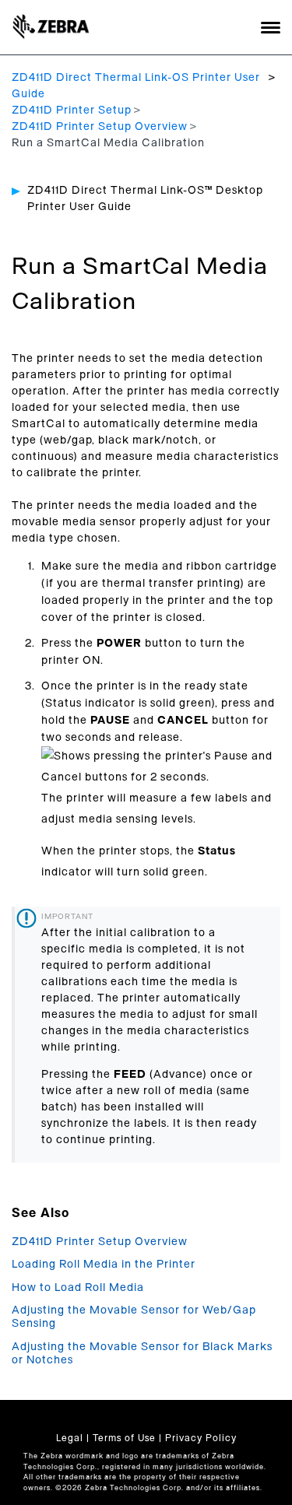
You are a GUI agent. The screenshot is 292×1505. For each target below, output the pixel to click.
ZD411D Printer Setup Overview (100, 126)
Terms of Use (124, 1438)
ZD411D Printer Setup (72, 110)
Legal (69, 1438)
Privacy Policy (201, 1438)
